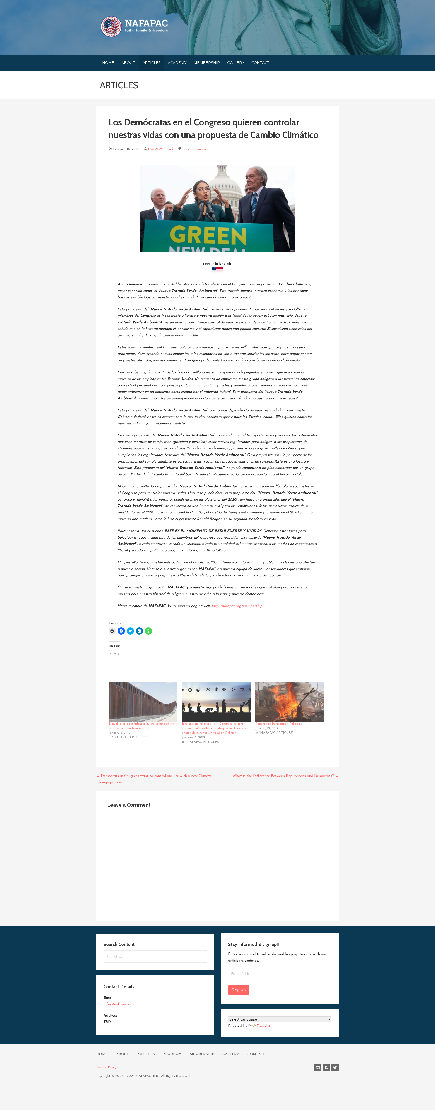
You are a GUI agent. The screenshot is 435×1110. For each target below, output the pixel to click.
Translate (264, 1026)
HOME (108, 63)
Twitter (335, 1067)
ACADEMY (177, 63)
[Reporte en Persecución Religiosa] (289, 702)
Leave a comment (197, 149)
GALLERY (235, 63)
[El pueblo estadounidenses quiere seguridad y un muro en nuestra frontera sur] (143, 702)
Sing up (239, 990)
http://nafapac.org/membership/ (237, 606)
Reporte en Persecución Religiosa (278, 724)
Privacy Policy (106, 1067)
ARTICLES (152, 63)
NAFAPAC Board (160, 149)
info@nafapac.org (119, 1004)
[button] (134, 26)
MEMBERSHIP (207, 63)
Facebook (326, 1067)
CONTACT (260, 63)
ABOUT (128, 63)
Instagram (317, 1067)
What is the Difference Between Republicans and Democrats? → (285, 776)
